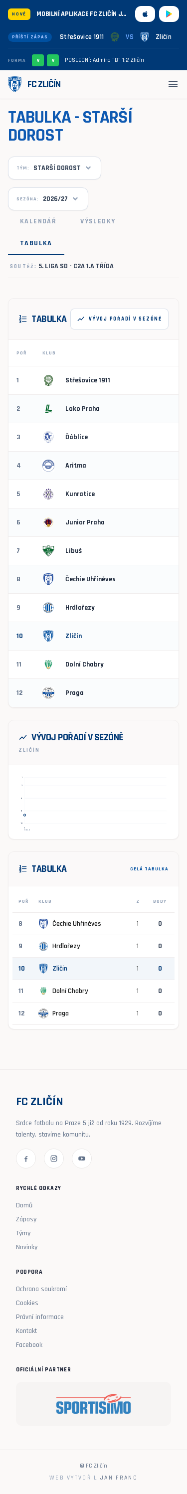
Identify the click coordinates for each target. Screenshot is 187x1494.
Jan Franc (118, 1478)
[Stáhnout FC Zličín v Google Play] (169, 14)
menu (173, 84)
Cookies (27, 1303)
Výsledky (97, 221)
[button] (24, 815)
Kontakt (26, 1331)
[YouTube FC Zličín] (82, 1158)
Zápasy (26, 1219)
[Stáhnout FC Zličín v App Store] (145, 14)
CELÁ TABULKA (149, 869)
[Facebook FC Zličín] (26, 1158)
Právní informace (40, 1317)
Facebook (29, 1344)
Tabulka (36, 243)
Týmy (23, 1233)
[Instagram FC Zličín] (54, 1158)
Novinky (26, 1247)
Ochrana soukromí (41, 1289)
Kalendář (38, 221)
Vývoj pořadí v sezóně (119, 319)
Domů (24, 1205)
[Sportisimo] (93, 1404)
